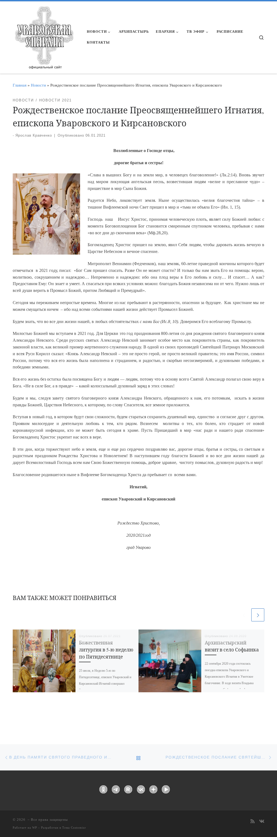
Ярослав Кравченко (33, 135)
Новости (38, 85)
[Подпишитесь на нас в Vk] (261, 821)
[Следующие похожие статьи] (257, 614)
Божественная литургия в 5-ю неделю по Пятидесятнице (106, 650)
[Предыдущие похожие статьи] (243, 614)
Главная (20, 85)
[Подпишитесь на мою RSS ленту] (252, 821)
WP (34, 827)
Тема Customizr (74, 827)
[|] (44, 36)
